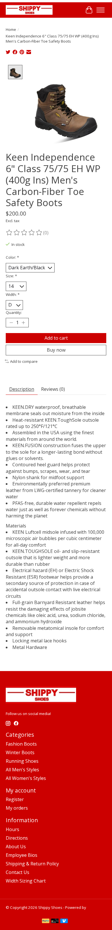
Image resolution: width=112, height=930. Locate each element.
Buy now (56, 350)
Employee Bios (21, 855)
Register (15, 799)
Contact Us (17, 872)
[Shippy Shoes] (29, 10)
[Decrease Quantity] (11, 322)
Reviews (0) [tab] (53, 389)
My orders (17, 808)
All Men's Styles (22, 769)
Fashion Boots (21, 744)
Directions (17, 838)
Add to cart (56, 338)
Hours (12, 829)
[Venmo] (64, 921)
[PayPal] (45, 921)
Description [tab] (21, 389)
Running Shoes (22, 761)
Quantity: (14, 312)
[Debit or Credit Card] (55, 921)
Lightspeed (16, 912)
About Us (16, 846)
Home (11, 29)
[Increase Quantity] (23, 322)
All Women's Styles (26, 778)
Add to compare (24, 361)
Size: (11, 275)
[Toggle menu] (100, 10)
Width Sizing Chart (26, 881)
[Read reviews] (24, 232)
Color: (12, 257)
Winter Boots (20, 752)
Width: (13, 294)
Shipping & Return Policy (32, 864)
